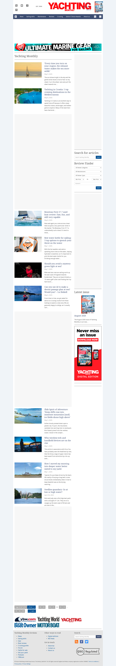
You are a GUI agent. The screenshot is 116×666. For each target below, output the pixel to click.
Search (99, 157)
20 (44, 607)
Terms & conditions (93, 661)
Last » (33, 611)
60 (23, 611)
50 (19, 611)
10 (40, 607)
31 (53, 607)
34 (64, 607)
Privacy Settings (26, 664)
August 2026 (80, 316)
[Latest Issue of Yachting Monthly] (99, 6)
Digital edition (87, 6)
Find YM (88, 10)
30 (50, 607)
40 (16, 611)
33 (60, 607)
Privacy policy (17, 664)
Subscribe (88, 3)
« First (30, 607)
